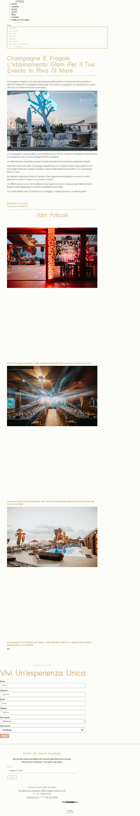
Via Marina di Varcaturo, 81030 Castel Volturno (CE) (42, 791)
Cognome (3, 690)
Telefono (3, 708)
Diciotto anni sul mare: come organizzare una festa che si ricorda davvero (49, 363)
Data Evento (5, 726)
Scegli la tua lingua (20, 20)
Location (15, 7)
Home (14, 4)
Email (2, 699)
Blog (13, 14)
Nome (2, 681)
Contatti (15, 17)
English (18, 22)
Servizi (14, 9)
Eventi (14, 12)
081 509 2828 (51, 797)
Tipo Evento (5, 718)
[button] (57, 25)
